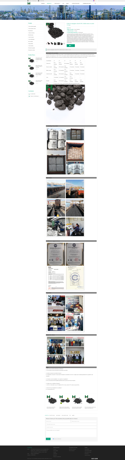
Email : (28, 453)
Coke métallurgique (31, 39)
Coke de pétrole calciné (75, 18)
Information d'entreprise (72, 449)
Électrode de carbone (31, 50)
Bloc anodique (30, 41)
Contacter (29, 447)
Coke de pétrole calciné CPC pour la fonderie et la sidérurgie (39, 66)
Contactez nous (75, 3)
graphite (73, 415)
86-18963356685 (41, 0)
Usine (67, 3)
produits (49, 3)
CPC (70, 415)
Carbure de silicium (31, 32)
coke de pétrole (58, 415)
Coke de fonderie (31, 37)
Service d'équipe (55, 450)
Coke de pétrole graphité (32, 26)
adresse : (28, 449)
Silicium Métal (30, 43)
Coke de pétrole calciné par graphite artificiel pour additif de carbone (39, 59)
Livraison (54, 449)
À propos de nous (86, 3)
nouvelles (57, 3)
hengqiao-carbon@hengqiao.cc (33, 0)
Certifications (55, 453)
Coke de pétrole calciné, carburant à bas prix (39, 81)
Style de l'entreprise (72, 450)
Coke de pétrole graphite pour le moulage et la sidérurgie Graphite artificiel (39, 74)
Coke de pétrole (30, 45)
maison (43, 3)
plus (36, 61)
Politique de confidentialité (57, 456)
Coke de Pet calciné (52, 415)
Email (70, 45)
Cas (63, 3)
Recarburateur (30, 30)
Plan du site (55, 455)
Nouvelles (54, 452)
